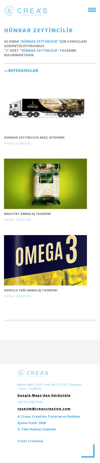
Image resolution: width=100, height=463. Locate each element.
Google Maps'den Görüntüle (44, 395)
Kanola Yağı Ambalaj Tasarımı (30, 290)
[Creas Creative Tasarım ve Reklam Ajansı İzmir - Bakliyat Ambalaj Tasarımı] (45, 184)
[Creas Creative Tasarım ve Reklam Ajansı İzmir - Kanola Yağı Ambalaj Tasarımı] (45, 260)
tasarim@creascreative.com (44, 408)
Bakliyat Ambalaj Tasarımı (27, 214)
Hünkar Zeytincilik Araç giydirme (34, 137)
